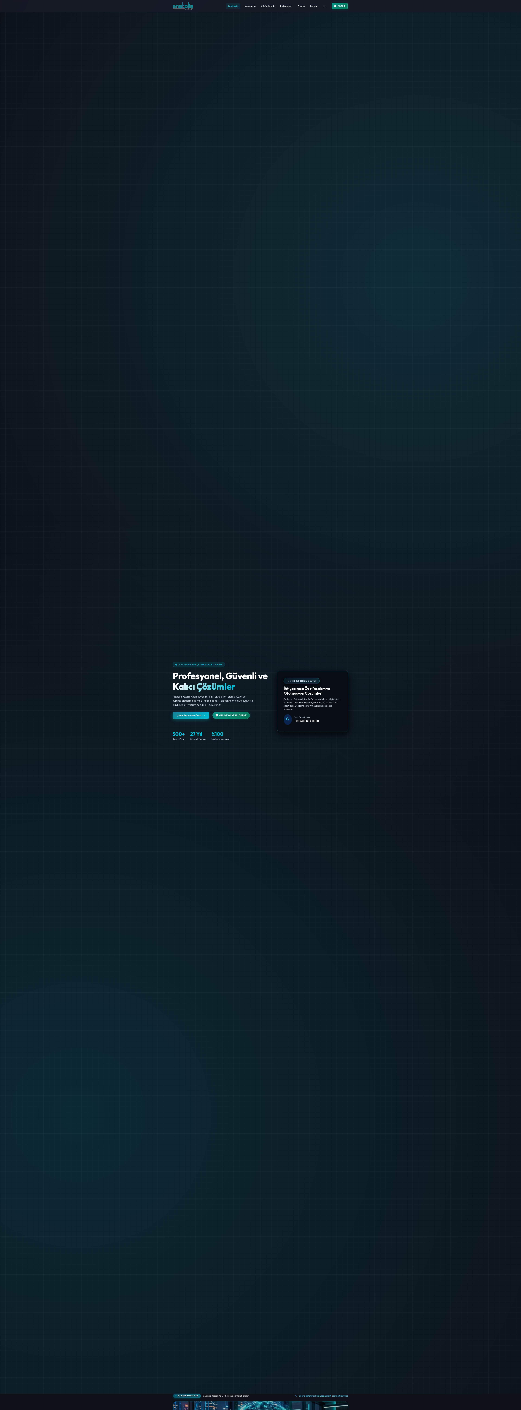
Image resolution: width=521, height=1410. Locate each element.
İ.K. (324, 6)
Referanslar (286, 6)
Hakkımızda (250, 6)
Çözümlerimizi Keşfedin (189, 715)
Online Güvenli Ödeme (233, 715)
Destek (301, 6)
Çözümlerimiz (268, 6)
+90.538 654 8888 (306, 721)
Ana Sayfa (233, 6)
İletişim (313, 6)
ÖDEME (341, 6)
